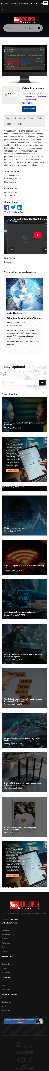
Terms (4, 947)
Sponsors (6, 972)
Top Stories (6, 989)
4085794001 (9, 196)
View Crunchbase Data (14, 212)
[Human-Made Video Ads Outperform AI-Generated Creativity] (24, 414)
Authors (5, 939)
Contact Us (6, 1002)
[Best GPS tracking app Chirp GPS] (24, 1052)
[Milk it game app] (24, 1060)
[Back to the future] (2, 3)
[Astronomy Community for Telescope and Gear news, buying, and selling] (24, 1067)
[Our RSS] (2, 10)
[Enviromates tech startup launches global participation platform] (24, 817)
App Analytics (28, 103)
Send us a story (23, 3)
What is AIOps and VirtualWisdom (24, 318)
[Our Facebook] (31, 3)
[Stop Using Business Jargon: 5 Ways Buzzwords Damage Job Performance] (24, 688)
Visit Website (29, 109)
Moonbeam (14, 919)
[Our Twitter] (36, 3)
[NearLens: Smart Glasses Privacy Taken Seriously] (24, 488)
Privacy (5, 951)
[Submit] (39, 28)
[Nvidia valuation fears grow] (24, 515)
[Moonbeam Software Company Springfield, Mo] (24, 1045)
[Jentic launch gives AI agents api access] (24, 599)
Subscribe (6, 964)
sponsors (14, 3)
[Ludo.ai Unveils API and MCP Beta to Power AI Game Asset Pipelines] (24, 644)
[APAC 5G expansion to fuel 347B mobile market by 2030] (24, 557)
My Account (7, 1006)
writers (7, 3)
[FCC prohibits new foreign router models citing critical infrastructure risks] (24, 772)
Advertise (6, 943)
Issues (4, 968)
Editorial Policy (8, 935)
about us (6, 930)
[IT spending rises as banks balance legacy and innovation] (24, 730)
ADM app (6, 1010)
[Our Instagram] (41, 3)
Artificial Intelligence (14, 313)
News (4, 985)
